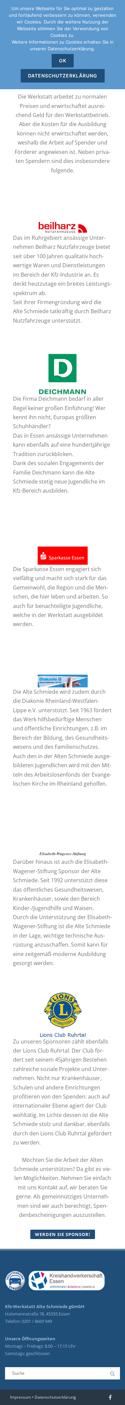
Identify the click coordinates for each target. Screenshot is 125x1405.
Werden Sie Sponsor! (62, 1234)
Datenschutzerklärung (55, 1397)
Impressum (20, 1397)
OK (62, 60)
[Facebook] (110, 1397)
